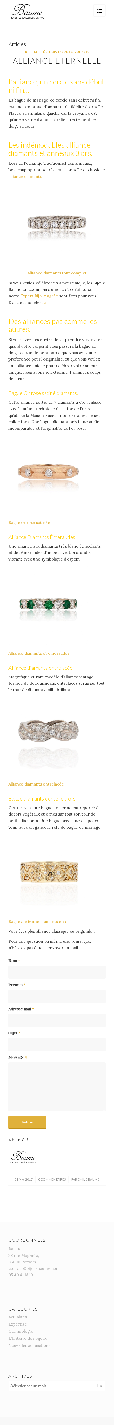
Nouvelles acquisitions (29, 1345)
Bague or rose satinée (29, 522)
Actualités (36, 52)
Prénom (16, 984)
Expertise (17, 1324)
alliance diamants (25, 176)
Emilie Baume (88, 1179)
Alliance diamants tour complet (57, 273)
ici (44, 302)
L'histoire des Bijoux (69, 52)
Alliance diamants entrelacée (36, 784)
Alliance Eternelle (57, 60)
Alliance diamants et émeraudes (38, 653)
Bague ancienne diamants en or (38, 921)
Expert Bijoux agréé (39, 295)
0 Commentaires (52, 1179)
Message (17, 1057)
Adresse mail (21, 1009)
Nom (14, 960)
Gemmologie (20, 1331)
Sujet (14, 1033)
